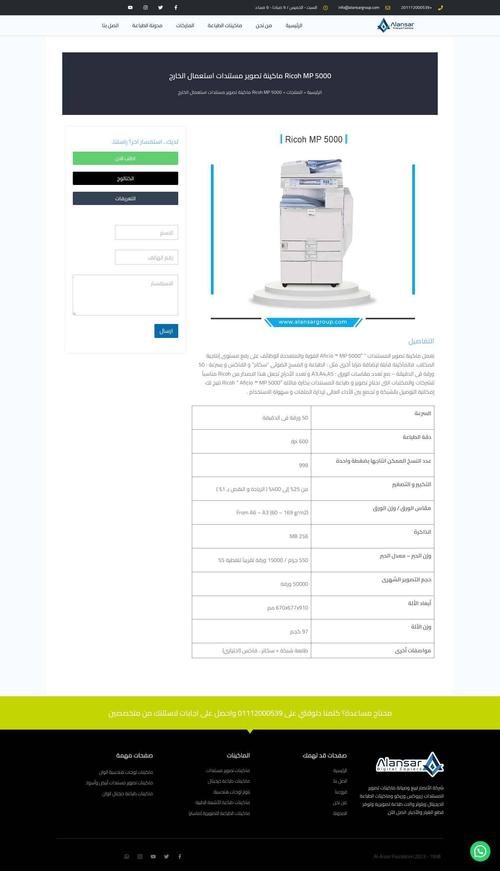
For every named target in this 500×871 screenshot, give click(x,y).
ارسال (166, 330)
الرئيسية (294, 25)
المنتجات (294, 92)
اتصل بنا (110, 25)
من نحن (264, 25)
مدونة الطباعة (147, 25)
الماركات (185, 25)
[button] (125, 178)
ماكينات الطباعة (225, 25)
